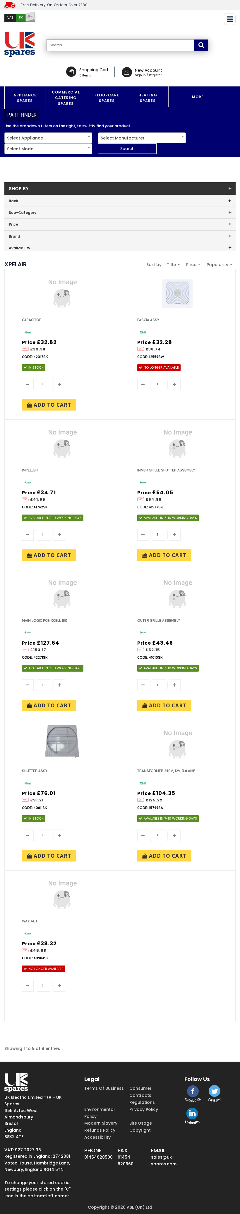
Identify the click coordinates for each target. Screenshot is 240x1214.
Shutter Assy (34, 771)
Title (171, 265)
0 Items (85, 75)
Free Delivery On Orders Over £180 (54, 4)
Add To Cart (51, 404)
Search (127, 148)
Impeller (30, 470)
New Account (148, 70)
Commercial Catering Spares (66, 98)
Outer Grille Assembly (158, 620)
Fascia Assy (148, 320)
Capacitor (32, 320)
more (198, 96)
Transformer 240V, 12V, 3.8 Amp (166, 771)
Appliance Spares (25, 98)
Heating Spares (147, 98)
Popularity (217, 265)
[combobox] (48, 137)
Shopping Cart (94, 70)
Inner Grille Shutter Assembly (166, 470)
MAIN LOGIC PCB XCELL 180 (44, 620)
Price (191, 265)
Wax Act (29, 921)
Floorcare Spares (107, 98)
